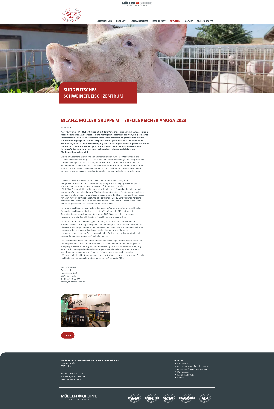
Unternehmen (104, 21)
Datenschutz (182, 372)
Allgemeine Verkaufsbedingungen (192, 366)
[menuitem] (105, 21)
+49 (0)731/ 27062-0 (77, 373)
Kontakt (188, 21)
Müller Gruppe (205, 21)
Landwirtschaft (139, 21)
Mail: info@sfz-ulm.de (71, 379)
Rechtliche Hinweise (186, 374)
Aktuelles (175, 21)
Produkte (121, 21)
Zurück (67, 335)
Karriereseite (159, 21)
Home (180, 360)
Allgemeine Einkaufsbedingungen (192, 369)
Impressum (182, 363)
